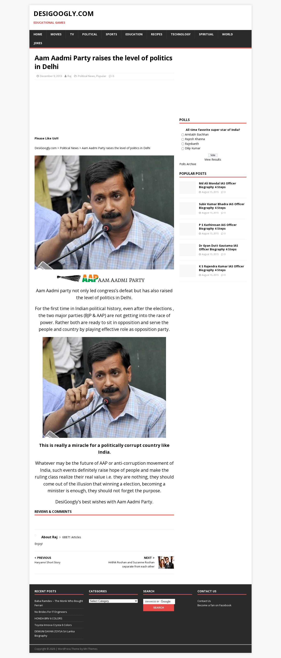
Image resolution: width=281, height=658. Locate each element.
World (227, 34)
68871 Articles (71, 537)
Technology (180, 34)
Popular (101, 76)
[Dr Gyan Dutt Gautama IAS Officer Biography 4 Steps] (187, 254)
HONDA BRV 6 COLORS (48, 618)
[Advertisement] (109, 93)
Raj (69, 76)
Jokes (38, 43)
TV (72, 34)
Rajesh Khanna (195, 139)
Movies (56, 34)
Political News (86, 76)
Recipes (156, 34)
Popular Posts (192, 173)
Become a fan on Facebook (214, 605)
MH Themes (90, 649)
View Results (212, 159)
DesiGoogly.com (46, 148)
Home (38, 34)
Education (134, 34)
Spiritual (206, 34)
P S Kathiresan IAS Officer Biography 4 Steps (218, 226)
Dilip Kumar (192, 148)
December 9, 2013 (51, 76)
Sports (111, 34)
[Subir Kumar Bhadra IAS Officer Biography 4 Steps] (187, 212)
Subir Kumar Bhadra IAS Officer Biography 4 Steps (221, 206)
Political (89, 34)
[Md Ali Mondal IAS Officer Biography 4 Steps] (187, 191)
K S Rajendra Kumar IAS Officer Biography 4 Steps (221, 268)
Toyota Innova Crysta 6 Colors (53, 625)
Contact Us (204, 601)
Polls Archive (187, 164)
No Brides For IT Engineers (51, 612)
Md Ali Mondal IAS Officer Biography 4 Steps (217, 185)
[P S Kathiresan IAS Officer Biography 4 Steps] (187, 233)
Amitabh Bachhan (197, 134)
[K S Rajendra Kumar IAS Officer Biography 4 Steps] (187, 274)
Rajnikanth (192, 144)
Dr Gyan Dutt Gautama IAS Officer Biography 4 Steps (218, 247)
